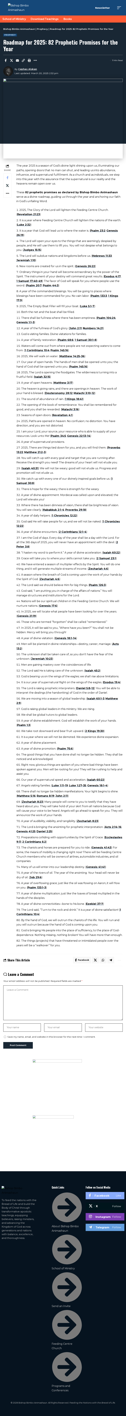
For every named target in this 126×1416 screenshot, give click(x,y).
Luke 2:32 (24, 224)
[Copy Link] (23, 60)
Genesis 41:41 (95, 867)
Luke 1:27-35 (77, 785)
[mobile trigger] (120, 7)
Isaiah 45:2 (92, 670)
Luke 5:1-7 (87, 306)
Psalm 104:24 (106, 317)
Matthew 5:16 (26, 795)
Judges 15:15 (32, 249)
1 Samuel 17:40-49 (29, 281)
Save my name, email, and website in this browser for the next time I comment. (51, 1036)
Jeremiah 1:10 (25, 260)
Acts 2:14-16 (113, 827)
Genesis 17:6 (48, 605)
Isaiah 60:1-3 (95, 698)
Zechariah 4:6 (98, 568)
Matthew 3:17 (63, 382)
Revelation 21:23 (28, 214)
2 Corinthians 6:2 (34, 841)
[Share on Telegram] (110, 960)
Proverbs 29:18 (75, 509)
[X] (105, 1206)
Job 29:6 (36, 877)
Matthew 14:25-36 (72, 356)
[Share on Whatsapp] (103, 960)
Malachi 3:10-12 (84, 393)
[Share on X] (11, 60)
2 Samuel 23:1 (106, 558)
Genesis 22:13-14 (78, 435)
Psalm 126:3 (97, 585)
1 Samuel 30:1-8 (85, 340)
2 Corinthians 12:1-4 (72, 531)
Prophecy (10, 35)
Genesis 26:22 (85, 266)
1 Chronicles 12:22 (64, 515)
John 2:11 (75, 328)
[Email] (17, 60)
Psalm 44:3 (50, 285)
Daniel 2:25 (44, 831)
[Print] (29, 60)
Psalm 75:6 (65, 748)
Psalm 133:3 (99, 295)
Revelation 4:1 (62, 415)
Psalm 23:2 (97, 230)
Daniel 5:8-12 (85, 688)
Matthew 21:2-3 (34, 452)
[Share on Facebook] (5, 60)
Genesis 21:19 (26, 616)
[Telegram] (105, 1227)
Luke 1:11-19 (60, 785)
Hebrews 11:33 (102, 255)
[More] (35, 60)
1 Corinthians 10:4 (37, 350)
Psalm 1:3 (23, 725)
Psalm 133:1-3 (37, 887)
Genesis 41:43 (101, 847)
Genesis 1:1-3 (25, 322)
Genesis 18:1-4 (97, 785)
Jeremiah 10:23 (41, 658)
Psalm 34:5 (58, 435)
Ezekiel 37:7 (94, 903)
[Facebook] (105, 1195)
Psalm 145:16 (59, 350)
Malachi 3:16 (70, 409)
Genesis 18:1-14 (65, 638)
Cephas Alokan (27, 69)
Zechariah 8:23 (32, 801)
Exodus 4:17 (112, 276)
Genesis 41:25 (25, 831)
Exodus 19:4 (111, 682)
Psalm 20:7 (34, 285)
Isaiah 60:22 (111, 552)
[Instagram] (105, 1216)
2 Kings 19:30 (94, 731)
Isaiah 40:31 (30, 468)
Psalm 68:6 (66, 340)
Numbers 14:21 (93, 328)
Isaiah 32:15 (42, 376)
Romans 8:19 (45, 795)
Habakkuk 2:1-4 (53, 509)
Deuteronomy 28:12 (59, 393)
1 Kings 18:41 (74, 399)
